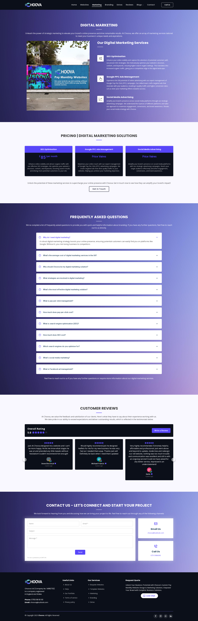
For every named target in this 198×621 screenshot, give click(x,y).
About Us (68, 585)
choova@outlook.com (39, 602)
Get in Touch (99, 189)
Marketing (97, 5)
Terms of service (71, 598)
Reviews (129, 5)
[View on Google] (48, 459)
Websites (84, 5)
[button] (25, 460)
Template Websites (97, 589)
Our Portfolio (70, 593)
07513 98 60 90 (37, 599)
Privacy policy (70, 602)
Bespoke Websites (97, 585)
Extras (119, 5)
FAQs (67, 589)
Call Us (167, 5)
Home (74, 5)
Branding (109, 5)
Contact (151, 5)
